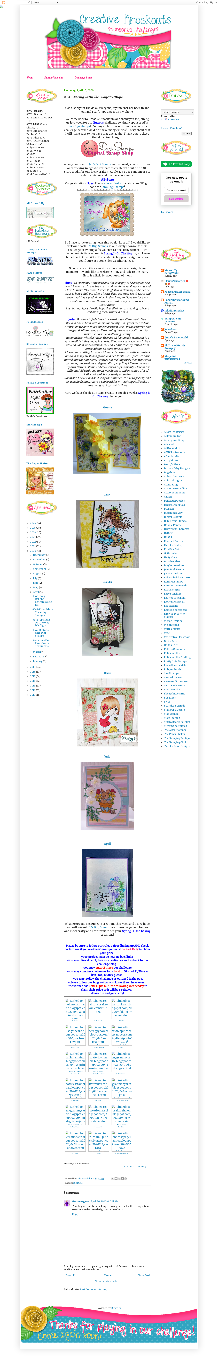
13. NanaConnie (75, 1127)
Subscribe (176, 198)
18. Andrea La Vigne (121, 1153)
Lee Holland (171, 605)
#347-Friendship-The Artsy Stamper (42, 612)
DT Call (168, 537)
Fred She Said (172, 549)
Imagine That (172, 561)
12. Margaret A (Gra (121, 1100)
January (38, 661)
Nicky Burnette (173, 641)
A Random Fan (172, 436)
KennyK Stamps (173, 581)
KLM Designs (172, 589)
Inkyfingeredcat (174, 310)
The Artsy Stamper (175, 730)
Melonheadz (171, 624)
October (38, 564)
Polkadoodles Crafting (177, 657)
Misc (167, 632)
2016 (33, 680)
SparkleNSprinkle (174, 705)
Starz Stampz (172, 717)
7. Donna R (75, 1074)
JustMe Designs (173, 573)
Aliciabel (169, 444)
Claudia (107, 581)
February (38, 656)
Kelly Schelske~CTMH (177, 577)
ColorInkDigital (173, 480)
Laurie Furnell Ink (174, 597)
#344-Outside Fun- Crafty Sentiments (40, 643)
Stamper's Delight (174, 709)
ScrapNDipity (172, 689)
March (37, 651)
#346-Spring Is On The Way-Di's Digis (41, 622)
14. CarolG (98, 1127)
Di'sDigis (78, 1183)
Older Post (143, 1275)
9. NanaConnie (121, 1074)
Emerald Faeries (173, 541)
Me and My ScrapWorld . (172, 272)
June (36, 582)
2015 (33, 685)
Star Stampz (171, 713)
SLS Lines (170, 697)
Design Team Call (53, 77)
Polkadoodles (172, 653)
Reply (75, 1214)
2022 (33, 541)
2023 (33, 536)
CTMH (168, 496)
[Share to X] (119, 1178)
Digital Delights (173, 516)
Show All (188, 363)
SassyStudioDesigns (176, 681)
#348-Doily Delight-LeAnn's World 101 (42, 600)
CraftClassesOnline (175, 488)
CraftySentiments (174, 492)
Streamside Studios (175, 725)
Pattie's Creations (174, 649)
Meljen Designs (173, 620)
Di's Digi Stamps (97, 246)
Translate (173, 119)
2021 (33, 546)
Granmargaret (81, 1201)
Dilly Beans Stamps (175, 521)
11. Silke (98, 1100)
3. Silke (121, 1021)
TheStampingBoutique (177, 738)
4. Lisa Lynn (75, 1047)
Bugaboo (169, 472)
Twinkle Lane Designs (177, 746)
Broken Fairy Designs (177, 468)
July (35, 578)
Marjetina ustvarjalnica (172, 357)
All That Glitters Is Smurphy (175, 347)
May (36, 587)
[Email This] (112, 1178)
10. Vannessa (75, 1100)
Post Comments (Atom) (93, 1289)
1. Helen (75, 1021)
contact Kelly (112, 183)
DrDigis (168, 533)
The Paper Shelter (174, 734)
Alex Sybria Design (175, 440)
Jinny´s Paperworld (176, 337)
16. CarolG (75, 1153)
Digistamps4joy (173, 512)
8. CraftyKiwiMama (98, 1074)
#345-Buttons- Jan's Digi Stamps (41, 633)
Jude (107, 756)
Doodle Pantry (172, 525)
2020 (33, 550)
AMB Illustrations (174, 452)
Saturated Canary (174, 685)
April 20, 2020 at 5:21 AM (105, 1201)
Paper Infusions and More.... (177, 301)
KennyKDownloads (175, 585)
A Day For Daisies (174, 431)
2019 (33, 666)
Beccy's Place (172, 464)
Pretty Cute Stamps (175, 661)
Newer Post (71, 1275)
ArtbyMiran (171, 460)
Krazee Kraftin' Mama (177, 291)
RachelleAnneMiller (176, 665)
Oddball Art (170, 645)
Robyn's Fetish (172, 669)
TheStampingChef (175, 742)
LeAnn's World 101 (174, 601)
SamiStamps (171, 673)
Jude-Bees (170, 329)
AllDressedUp (172, 448)
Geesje (107, 407)
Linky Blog (141, 1166)
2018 (33, 671)
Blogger (116, 1308)
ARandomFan (172, 456)
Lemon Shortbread (175, 609)
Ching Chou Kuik (174, 476)
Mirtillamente (172, 628)
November (39, 559)
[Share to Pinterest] (125, 1178)
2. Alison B (98, 1021)
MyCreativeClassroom (177, 637)
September (40, 568)
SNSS (167, 701)
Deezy (107, 673)
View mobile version (107, 1281)
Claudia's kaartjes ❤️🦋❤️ (176, 282)
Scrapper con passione (173, 320)
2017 (33, 676)
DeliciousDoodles (174, 500)
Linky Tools (128, 1166)
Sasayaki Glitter (173, 677)
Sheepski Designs (174, 693)
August (37, 573)
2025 (33, 527)
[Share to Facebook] (122, 1178)
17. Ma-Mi (98, 1153)
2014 (33, 690)
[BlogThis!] (116, 1178)
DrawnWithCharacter (176, 528)
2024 (33, 532)
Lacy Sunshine (172, 593)
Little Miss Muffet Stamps (174, 615)
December (39, 554)
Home (30, 77)
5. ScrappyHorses (98, 1047)
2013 (33, 694)
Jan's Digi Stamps (79, 126)
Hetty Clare (170, 557)
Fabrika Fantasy (173, 545)
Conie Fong (171, 484)
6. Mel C (121, 1047)
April (107, 843)
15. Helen (121, 1127)
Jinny (107, 494)
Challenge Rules (83, 77)
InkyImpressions (174, 565)
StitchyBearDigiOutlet (177, 722)
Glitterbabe (170, 553)
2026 (33, 523)
